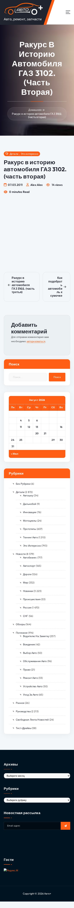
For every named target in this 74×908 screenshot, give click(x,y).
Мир (25, 582)
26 (29, 439)
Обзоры (20, 624)
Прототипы (29, 529)
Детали (14, 153)
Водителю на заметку (36, 636)
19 (29, 433)
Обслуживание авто (35, 661)
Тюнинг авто (30, 537)
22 (53, 433)
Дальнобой (29, 504)
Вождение (29, 644)
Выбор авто (30, 653)
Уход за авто (30, 694)
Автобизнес (30, 557)
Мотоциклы (29, 520)
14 (45, 427)
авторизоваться (36, 341)
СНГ (25, 616)
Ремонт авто (30, 678)
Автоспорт (29, 565)
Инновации (29, 512)
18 (21, 433)
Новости (21, 554)
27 (37, 439)
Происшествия (32, 599)
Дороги (27, 574)
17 (13, 433)
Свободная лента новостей (32, 719)
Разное (20, 703)
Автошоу (28, 495)
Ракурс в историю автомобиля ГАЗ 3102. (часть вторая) (37, 115)
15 (53, 427)
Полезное (21, 632)
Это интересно (29, 153)
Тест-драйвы (23, 728)
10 (12, 427)
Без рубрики (23, 483)
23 (61, 433)
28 (45, 439)
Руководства (23, 711)
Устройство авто (32, 686)
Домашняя (34, 110)
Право (27, 669)
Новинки (28, 591)
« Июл (14, 453)
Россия (27, 607)
